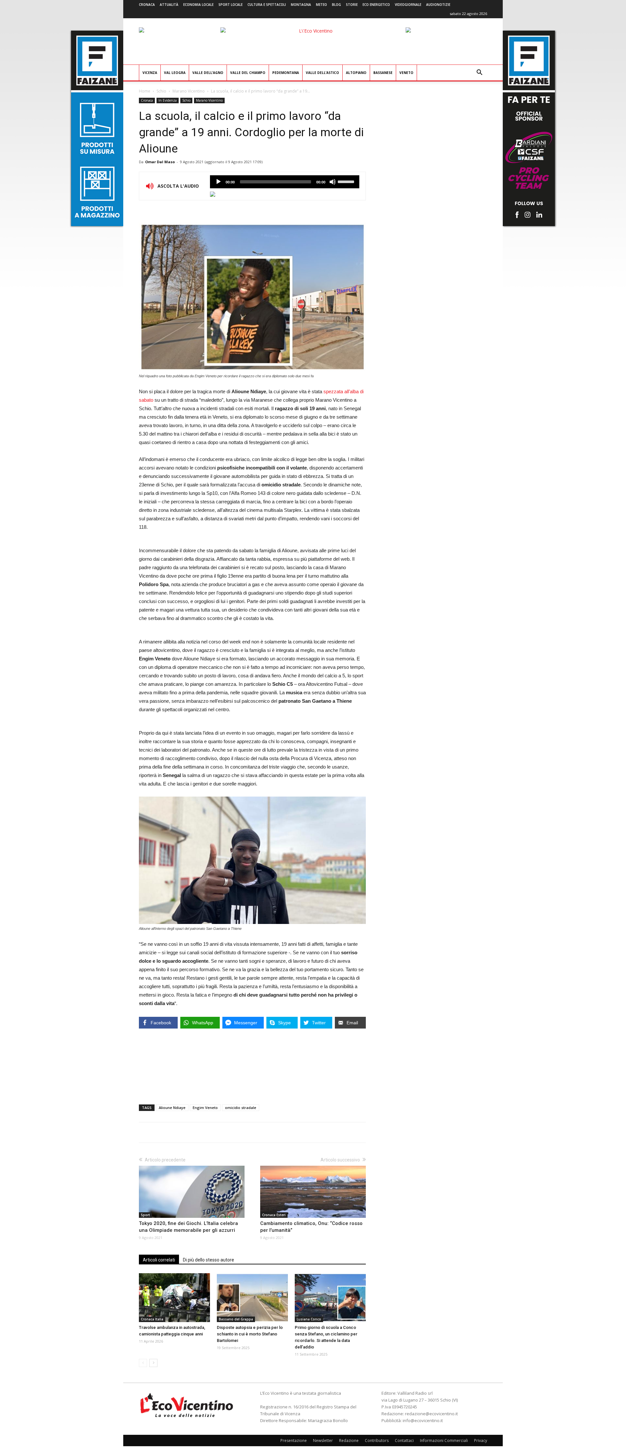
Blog (336, 4)
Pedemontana (285, 72)
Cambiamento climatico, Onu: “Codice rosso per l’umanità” (311, 1226)
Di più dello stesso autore (208, 1259)
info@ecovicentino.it (423, 1420)
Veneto (406, 72)
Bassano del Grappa (236, 1319)
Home (144, 91)
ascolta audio (218, 182)
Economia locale (198, 4)
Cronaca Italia (152, 1319)
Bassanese (383, 72)
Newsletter (323, 1440)
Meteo (321, 4)
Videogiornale (408, 4)
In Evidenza (167, 100)
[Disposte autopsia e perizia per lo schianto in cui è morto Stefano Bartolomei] (252, 1297)
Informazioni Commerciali (444, 1440)
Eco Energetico (376, 4)
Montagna (301, 4)
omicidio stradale (240, 1107)
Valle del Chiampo (247, 72)
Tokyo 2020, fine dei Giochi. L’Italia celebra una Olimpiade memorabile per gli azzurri (188, 1226)
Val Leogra (175, 72)
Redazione (349, 1440)
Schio (161, 91)
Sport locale (230, 4)
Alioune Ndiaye (172, 1107)
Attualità (169, 4)
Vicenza (149, 72)
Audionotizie (438, 4)
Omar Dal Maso (160, 161)
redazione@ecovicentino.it (431, 1414)
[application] (284, 181)
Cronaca (147, 4)
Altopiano (356, 72)
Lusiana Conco (309, 1319)
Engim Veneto (205, 1107)
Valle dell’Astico (322, 72)
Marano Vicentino (188, 91)
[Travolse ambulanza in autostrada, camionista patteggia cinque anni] (174, 1297)
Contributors (377, 1440)
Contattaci (404, 1440)
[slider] (347, 181)
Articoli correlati (159, 1259)
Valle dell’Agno (207, 72)
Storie (352, 4)
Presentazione (293, 1440)
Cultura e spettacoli (266, 4)
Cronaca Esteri (274, 1215)
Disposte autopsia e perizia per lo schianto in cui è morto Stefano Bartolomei (250, 1334)
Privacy (480, 1440)
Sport (145, 1215)
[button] (479, 73)
